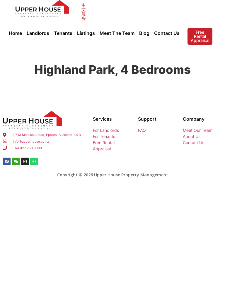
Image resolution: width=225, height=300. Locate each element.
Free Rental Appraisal (200, 36)
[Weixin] (16, 161)
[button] (84, 11)
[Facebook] (7, 161)
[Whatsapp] (34, 161)
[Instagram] (25, 161)
